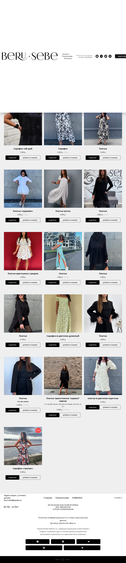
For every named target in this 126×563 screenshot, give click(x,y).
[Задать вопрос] (82, 547)
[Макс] (110, 56)
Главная (48, 497)
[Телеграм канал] (88, 541)
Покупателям (67, 56)
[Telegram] (101, 56)
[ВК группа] (63, 541)
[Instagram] (97, 56)
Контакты (68, 58)
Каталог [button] (66, 54)
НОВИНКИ (77, 497)
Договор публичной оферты (63, 523)
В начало (118, 498)
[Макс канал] (44, 547)
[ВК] (105, 56)
